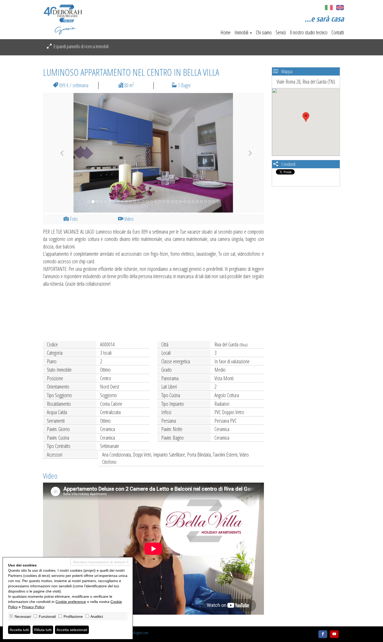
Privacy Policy (33, 607)
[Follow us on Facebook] (322, 634)
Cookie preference (70, 602)
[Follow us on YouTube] (334, 634)
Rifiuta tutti (43, 630)
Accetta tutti (19, 630)
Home (225, 32)
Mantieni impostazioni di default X (100, 562)
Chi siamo (264, 32)
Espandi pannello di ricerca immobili (81, 46)
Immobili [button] (241, 32)
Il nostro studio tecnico (309, 32)
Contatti (337, 32)
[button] (59, 153)
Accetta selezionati (72, 630)
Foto (73, 218)
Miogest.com (140, 632)
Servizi (281, 32)
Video (128, 218)
